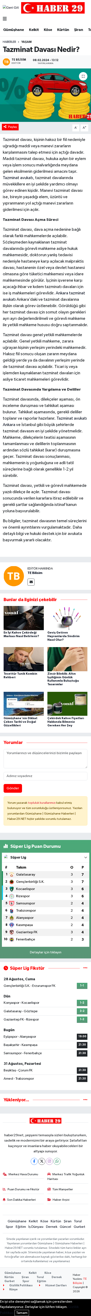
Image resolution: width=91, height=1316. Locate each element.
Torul (78, 1221)
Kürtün (63, 30)
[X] (41, 1161)
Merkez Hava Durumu (23, 1174)
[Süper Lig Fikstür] (85, 968)
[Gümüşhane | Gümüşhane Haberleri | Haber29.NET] (53, 8)
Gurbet (79, 1227)
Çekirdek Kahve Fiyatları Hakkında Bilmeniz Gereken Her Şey (65, 722)
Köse (48, 30)
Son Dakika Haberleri (21, 1199)
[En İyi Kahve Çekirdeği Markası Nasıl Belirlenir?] (24, 618)
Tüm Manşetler (62, 1189)
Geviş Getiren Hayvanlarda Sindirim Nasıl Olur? (63, 636)
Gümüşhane (13, 30)
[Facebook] (34, 1161)
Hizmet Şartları (56, 1285)
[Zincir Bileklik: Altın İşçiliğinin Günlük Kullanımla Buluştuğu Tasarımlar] (67, 659)
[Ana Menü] (5, 19)
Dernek (51, 1227)
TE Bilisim (35, 573)
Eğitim (21, 1227)
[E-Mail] (31, 582)
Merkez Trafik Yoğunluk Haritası (66, 1177)
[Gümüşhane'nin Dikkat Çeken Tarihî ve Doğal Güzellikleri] (24, 703)
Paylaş (12, 126)
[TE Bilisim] (14, 576)
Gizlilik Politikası (21, 1285)
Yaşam (26, 41)
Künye (13, 1289)
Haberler (9, 41)
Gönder (13, 788)
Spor (9, 1227)
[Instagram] (49, 1161)
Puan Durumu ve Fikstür (23, 1189)
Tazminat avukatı (18, 178)
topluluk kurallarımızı (42, 802)
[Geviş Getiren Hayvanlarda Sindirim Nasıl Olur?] (67, 618)
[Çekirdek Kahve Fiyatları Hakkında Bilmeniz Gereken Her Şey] (67, 703)
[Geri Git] (11, 8)
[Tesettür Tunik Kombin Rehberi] (24, 659)
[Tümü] (85, 1100)
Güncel (65, 1227)
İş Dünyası (35, 1227)
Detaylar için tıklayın (45, 952)
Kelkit (34, 30)
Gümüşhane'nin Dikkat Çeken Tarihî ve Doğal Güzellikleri (20, 722)
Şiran (78, 30)
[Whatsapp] (57, 1161)
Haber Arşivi (61, 1199)
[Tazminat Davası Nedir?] (45, 95)
